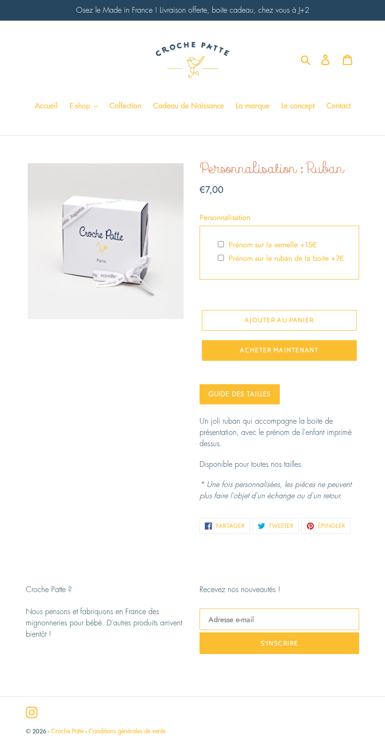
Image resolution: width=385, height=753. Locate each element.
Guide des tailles (239, 394)
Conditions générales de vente (127, 731)
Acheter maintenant (279, 350)
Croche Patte (67, 731)
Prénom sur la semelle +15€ (272, 244)
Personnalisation (225, 217)
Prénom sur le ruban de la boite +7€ (286, 258)
